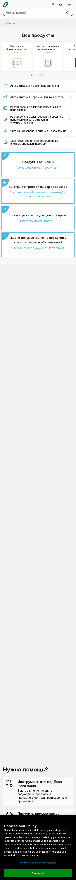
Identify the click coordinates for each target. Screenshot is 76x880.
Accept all (38, 873)
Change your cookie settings (38, 862)
